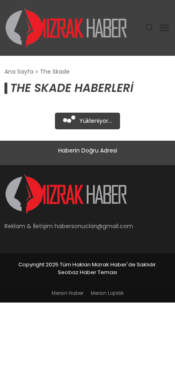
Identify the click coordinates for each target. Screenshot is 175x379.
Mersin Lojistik (107, 293)
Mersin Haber (67, 293)
